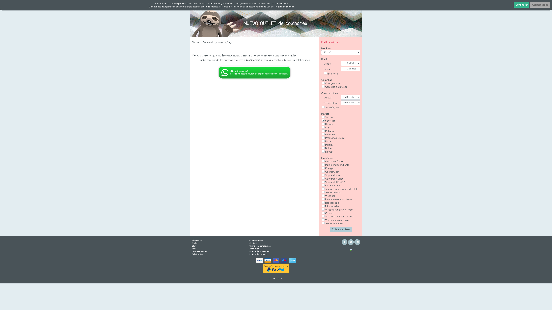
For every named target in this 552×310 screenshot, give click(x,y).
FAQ (194, 249)
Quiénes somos (256, 241)
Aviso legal (254, 249)
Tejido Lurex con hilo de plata (341, 189)
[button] (203, 22)
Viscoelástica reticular (337, 220)
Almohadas (197, 241)
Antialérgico (332, 107)
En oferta (332, 74)
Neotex (329, 152)
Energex (330, 168)
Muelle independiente (337, 165)
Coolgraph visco (334, 179)
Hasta (326, 69)
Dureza (327, 98)
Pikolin (329, 145)
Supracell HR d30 (335, 182)
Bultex (328, 148)
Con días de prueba (336, 87)
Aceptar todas (540, 5)
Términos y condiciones (260, 246)
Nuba (328, 141)
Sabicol (329, 117)
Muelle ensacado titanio (338, 199)
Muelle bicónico (334, 161)
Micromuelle (332, 206)
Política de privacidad (259, 251)
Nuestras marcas (199, 251)
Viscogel (330, 196)
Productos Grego (335, 138)
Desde (327, 64)
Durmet (329, 124)
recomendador (254, 60)
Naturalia (330, 134)
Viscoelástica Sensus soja (339, 217)
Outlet (195, 243)
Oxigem (329, 213)
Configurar (521, 5)
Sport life (330, 121)
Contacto (253, 243)
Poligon (329, 131)
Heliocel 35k (332, 203)
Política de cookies (257, 254)
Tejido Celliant (333, 192)
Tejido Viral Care (334, 223)
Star (327, 128)
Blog (194, 246)
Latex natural (332, 186)
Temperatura (330, 103)
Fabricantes (197, 254)
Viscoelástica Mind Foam (339, 210)
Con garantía (332, 83)
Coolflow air (332, 172)
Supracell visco (333, 175)
